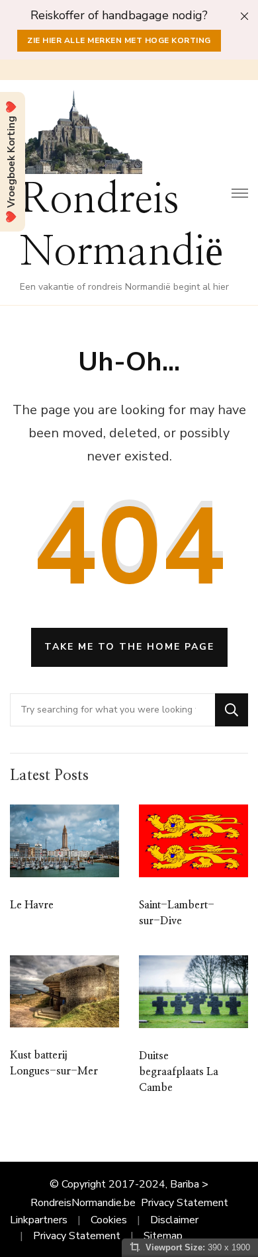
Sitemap (163, 1236)
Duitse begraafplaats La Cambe (178, 1072)
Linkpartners (38, 1220)
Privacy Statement (184, 1202)
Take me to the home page (129, 646)
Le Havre (32, 905)
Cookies (109, 1220)
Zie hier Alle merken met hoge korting (119, 40)
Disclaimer (174, 1220)
